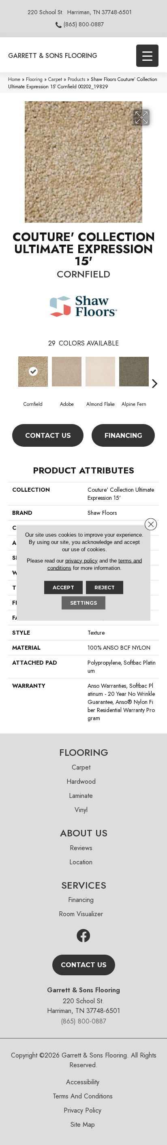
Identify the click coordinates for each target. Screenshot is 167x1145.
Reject (104, 587)
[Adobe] (67, 371)
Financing (123, 435)
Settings (83, 602)
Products (76, 79)
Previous (12, 371)
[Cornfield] (33, 371)
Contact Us (48, 435)
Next (155, 371)
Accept (63, 587)
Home (14, 79)
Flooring (34, 79)
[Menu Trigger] (147, 56)
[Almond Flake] (100, 371)
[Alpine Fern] (134, 371)
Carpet (55, 79)
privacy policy (81, 560)
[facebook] (83, 936)
